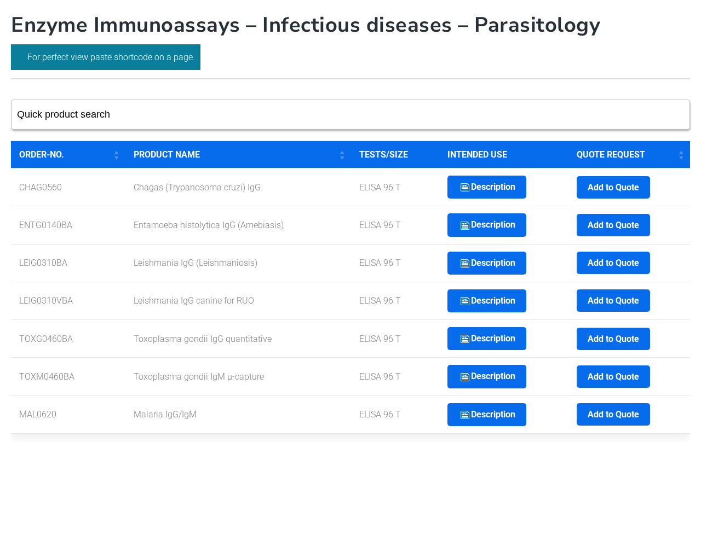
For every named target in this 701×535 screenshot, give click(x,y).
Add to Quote (613, 187)
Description (493, 187)
